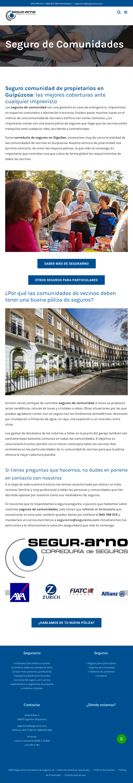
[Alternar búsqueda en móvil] (119, 12)
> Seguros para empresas (101, 667)
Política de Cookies (104, 769)
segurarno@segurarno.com (88, 3)
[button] (7, 592)
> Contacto (101, 675)
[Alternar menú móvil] (126, 12)
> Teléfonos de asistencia (101, 671)
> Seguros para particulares (101, 663)
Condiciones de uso (75, 775)
